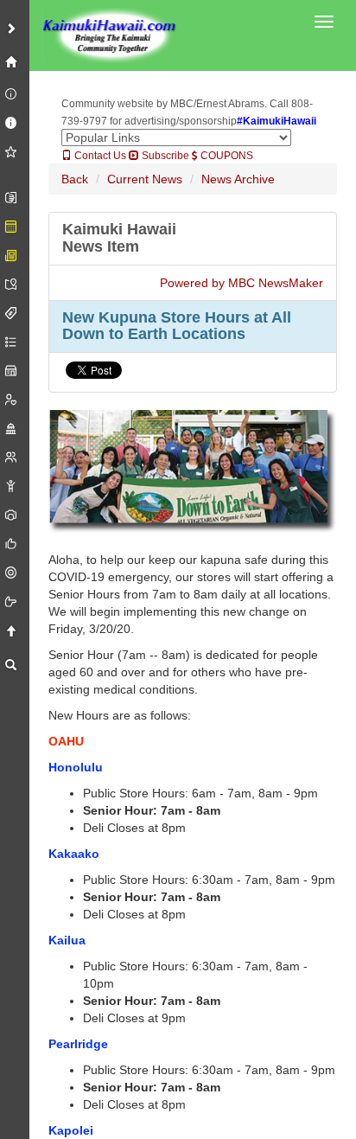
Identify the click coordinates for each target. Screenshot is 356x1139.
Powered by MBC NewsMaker (241, 283)
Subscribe (164, 156)
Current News (144, 179)
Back (74, 179)
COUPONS (225, 156)
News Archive (238, 179)
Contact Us (99, 156)
